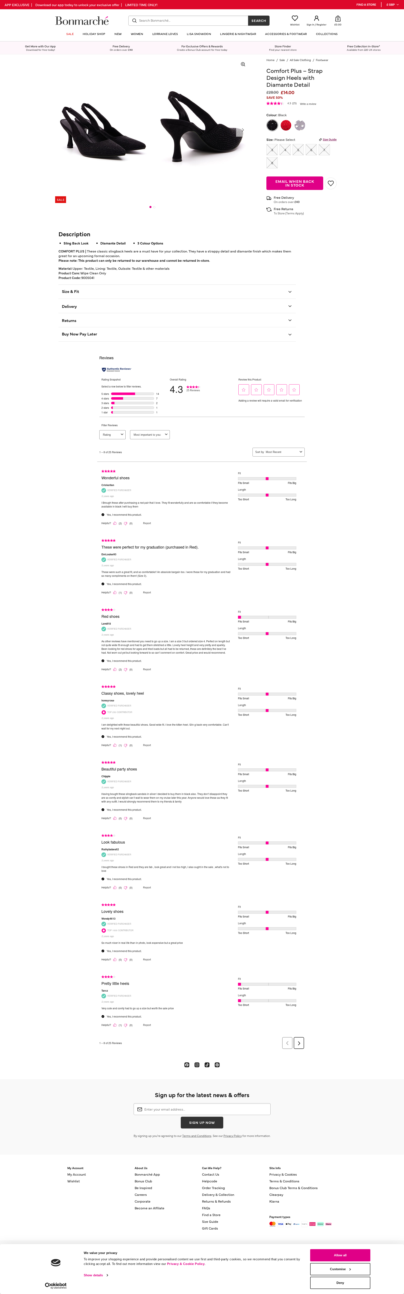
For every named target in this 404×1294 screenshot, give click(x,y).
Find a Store (211, 1214)
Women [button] (137, 34)
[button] (393, 5)
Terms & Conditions (284, 1181)
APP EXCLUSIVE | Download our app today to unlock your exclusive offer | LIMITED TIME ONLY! (81, 4)
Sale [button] (70, 34)
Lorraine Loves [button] (165, 34)
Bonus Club (143, 1181)
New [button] (118, 34)
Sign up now (202, 1122)
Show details (93, 1275)
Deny (340, 1283)
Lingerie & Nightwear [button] (238, 34)
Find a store (366, 5)
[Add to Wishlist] (331, 183)
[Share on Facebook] (186, 1064)
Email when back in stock (294, 183)
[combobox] (188, 21)
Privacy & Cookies (283, 1174)
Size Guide (330, 139)
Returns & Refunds (216, 1201)
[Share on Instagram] (196, 1064)
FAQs (206, 1208)
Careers (141, 1194)
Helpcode (209, 1181)
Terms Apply (294, 213)
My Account (76, 1174)
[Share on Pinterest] (217, 1064)
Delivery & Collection (218, 1194)
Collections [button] (327, 34)
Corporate (142, 1201)
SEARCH (258, 20)
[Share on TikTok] (207, 1064)
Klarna (274, 1201)
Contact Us (210, 1174)
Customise (338, 1269)
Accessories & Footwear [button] (286, 34)
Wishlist (73, 1181)
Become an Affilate (149, 1208)
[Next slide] (243, 130)
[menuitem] (393, 5)
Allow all (340, 1255)
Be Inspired (143, 1187)
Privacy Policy (232, 1136)
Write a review (308, 104)
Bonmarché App (147, 1174)
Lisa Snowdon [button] (199, 34)
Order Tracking (213, 1187)
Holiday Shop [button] (94, 34)
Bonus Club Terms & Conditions (293, 1187)
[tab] (150, 207)
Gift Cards (210, 1228)
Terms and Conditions (196, 1136)
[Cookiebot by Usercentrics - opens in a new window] (55, 1286)
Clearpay (276, 1194)
